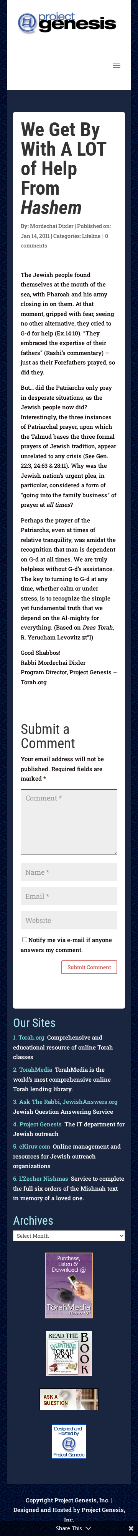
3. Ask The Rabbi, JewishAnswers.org (65, 1101)
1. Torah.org (28, 1037)
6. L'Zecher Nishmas (40, 1178)
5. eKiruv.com (31, 1146)
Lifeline (91, 235)
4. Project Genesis (37, 1124)
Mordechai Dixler (52, 225)
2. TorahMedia (32, 1069)
